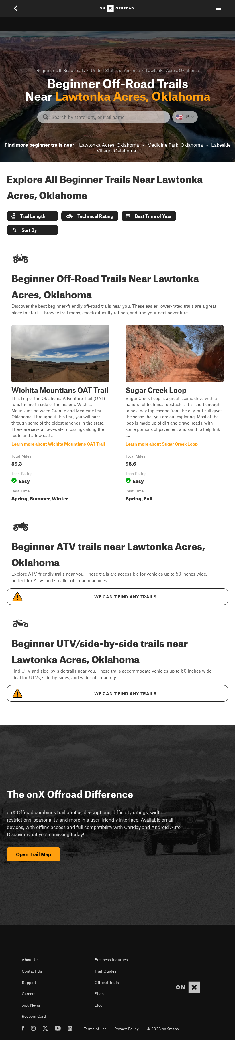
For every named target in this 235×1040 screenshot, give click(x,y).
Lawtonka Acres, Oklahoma (109, 145)
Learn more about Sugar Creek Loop (174, 414)
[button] (32, 216)
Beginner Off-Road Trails (60, 70)
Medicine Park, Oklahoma (175, 145)
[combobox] (108, 117)
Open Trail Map (33, 854)
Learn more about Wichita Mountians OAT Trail (60, 414)
